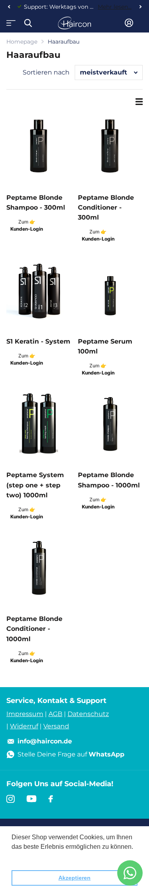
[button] (8, 6)
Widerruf (24, 726)
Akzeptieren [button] (74, 878)
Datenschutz (88, 714)
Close (28, 22)
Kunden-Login (26, 229)
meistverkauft (103, 72)
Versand (56, 726)
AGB (55, 714)
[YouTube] (32, 799)
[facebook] (50, 799)
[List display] (139, 102)
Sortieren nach (46, 72)
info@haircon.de (44, 741)
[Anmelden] (129, 22)
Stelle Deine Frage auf (70, 754)
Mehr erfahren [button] (32, 857)
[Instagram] (10, 799)
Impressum (24, 714)
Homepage (21, 41)
